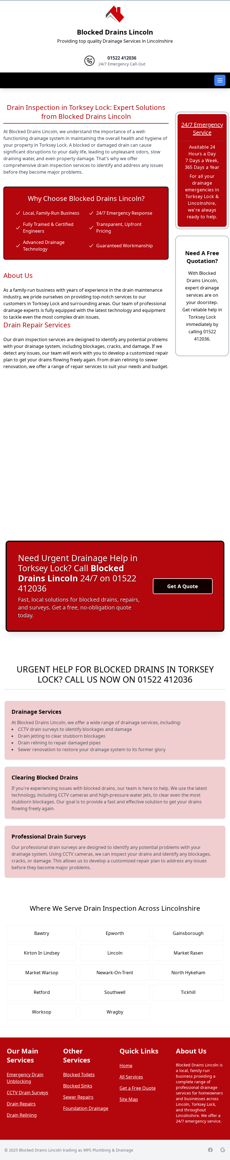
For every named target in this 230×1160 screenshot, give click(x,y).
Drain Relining (22, 1115)
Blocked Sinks (77, 1086)
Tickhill (188, 992)
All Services (131, 1077)
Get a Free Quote (137, 1088)
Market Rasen (188, 953)
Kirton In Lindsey (41, 953)
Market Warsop (41, 972)
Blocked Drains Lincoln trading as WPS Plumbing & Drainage (76, 1150)
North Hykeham (188, 972)
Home (125, 1065)
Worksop (41, 1012)
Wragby (115, 1012)
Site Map (128, 1099)
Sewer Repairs (78, 1097)
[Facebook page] (210, 1150)
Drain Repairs (21, 1104)
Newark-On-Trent (114, 972)
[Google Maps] (223, 1150)
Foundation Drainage (85, 1108)
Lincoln (115, 953)
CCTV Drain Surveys (27, 1092)
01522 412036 (165, 679)
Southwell (114, 992)
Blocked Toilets (79, 1074)
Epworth (115, 933)
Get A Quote (182, 586)
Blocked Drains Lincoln (115, 32)
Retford (42, 992)
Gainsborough (188, 933)
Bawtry (41, 933)
